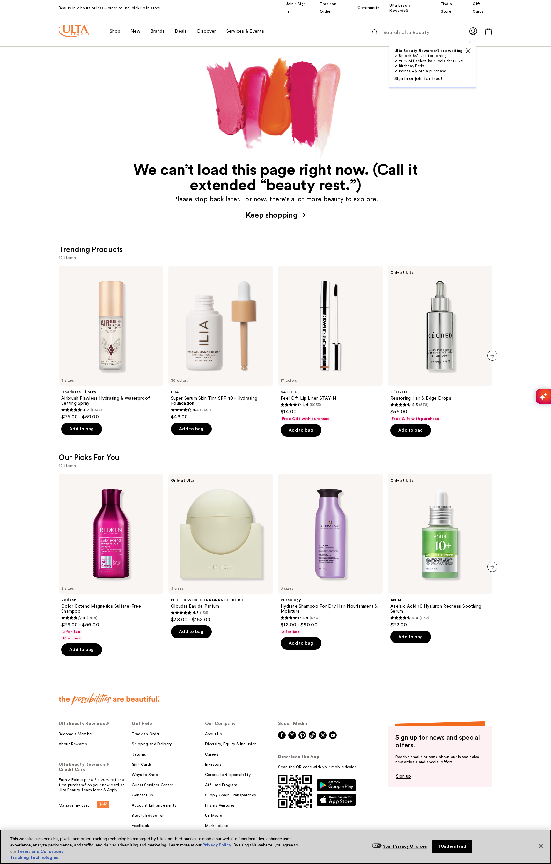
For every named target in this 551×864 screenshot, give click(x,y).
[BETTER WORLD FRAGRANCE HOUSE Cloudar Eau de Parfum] (220, 548)
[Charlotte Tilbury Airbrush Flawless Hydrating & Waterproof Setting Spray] (111, 343)
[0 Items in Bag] (488, 31)
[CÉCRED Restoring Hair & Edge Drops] (440, 343)
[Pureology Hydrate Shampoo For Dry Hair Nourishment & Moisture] (330, 554)
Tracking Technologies (34, 857)
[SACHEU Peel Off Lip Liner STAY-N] (330, 343)
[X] (468, 50)
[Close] (541, 846)
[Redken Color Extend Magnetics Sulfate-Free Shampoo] (111, 557)
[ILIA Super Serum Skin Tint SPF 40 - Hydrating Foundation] (220, 343)
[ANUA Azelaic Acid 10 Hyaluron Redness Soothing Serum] (440, 551)
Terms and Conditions (40, 851)
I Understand (453, 846)
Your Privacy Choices (405, 846)
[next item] (492, 356)
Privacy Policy (216, 845)
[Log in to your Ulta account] (473, 31)
